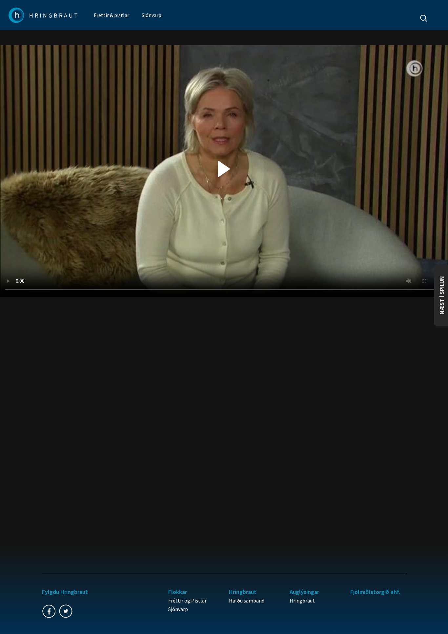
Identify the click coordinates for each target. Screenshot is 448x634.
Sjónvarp (151, 15)
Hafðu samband (246, 600)
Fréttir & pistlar (111, 15)
